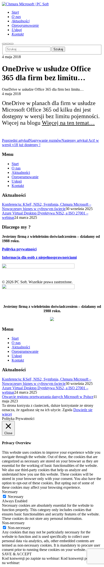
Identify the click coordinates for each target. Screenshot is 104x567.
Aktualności (21, 172)
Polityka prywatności (19, 249)
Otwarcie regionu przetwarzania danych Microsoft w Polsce (47, 397)
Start (15, 164)
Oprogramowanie (25, 177)
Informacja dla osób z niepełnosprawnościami (39, 257)
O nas (16, 168)
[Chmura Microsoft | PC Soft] (25, 4)
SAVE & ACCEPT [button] (17, 554)
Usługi (17, 181)
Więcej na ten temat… (68, 123)
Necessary (15, 497)
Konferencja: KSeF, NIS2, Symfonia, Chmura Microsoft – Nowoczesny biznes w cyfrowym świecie (46, 206)
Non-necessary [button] (13, 523)
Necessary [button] (10, 492)
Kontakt (18, 186)
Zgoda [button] (67, 410)
